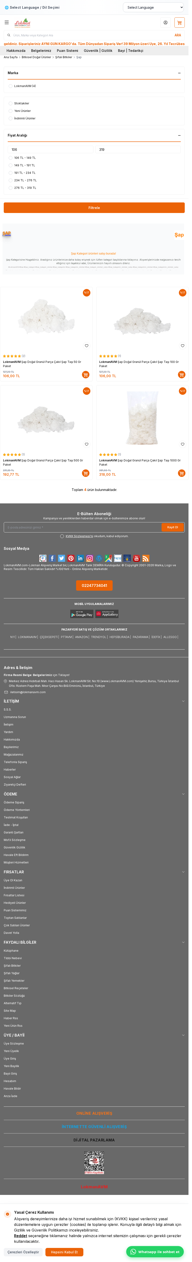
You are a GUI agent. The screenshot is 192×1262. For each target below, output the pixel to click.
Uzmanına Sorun (15, 717)
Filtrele (94, 208)
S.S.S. (7, 709)
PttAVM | (67, 637)
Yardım (8, 732)
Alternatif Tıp (13, 1003)
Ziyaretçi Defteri (15, 784)
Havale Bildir (12, 1088)
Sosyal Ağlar (12, 777)
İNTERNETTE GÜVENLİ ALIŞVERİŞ (94, 1126)
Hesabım (10, 1081)
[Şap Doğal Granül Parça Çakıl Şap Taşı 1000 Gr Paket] (142, 417)
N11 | (13, 637)
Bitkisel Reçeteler (16, 988)
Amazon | (82, 637)
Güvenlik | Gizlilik (98, 51)
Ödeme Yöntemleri (17, 810)
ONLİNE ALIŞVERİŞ (94, 1113)
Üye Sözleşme (14, 1043)
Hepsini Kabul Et (64, 1252)
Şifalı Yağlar (11, 973)
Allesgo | (170, 637)
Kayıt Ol (172, 527)
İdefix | (156, 637)
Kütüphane (11, 950)
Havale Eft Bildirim (16, 855)
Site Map (10, 1010)
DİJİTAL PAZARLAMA (94, 1140)
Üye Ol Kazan (13, 880)
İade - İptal (11, 825)
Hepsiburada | (120, 637)
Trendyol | (99, 637)
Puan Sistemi (67, 51)
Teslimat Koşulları (16, 817)
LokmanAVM (12, 362)
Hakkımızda (16, 51)
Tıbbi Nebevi (13, 958)
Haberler (10, 769)
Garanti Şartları (13, 832)
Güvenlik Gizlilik (14, 847)
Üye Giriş (10, 1058)
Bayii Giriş (10, 1073)
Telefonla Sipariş (15, 762)
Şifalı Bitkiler (63, 57)
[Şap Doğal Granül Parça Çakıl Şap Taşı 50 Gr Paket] (46, 319)
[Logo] (36, 22)
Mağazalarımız (13, 754)
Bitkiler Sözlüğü (14, 995)
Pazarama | (141, 637)
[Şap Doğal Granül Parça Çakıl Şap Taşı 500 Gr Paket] (46, 417)
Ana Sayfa (11, 57)
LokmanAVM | (28, 637)
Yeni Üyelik (11, 1051)
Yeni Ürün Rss (13, 1025)
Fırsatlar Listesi (14, 895)
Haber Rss (11, 1018)
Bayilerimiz (11, 747)
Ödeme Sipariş (14, 802)
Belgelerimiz (41, 51)
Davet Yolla (11, 933)
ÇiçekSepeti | (49, 637)
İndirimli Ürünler (14, 887)
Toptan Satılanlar (15, 918)
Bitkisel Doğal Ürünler (36, 57)
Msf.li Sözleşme (15, 840)
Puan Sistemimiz (15, 910)
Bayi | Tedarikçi (130, 51)
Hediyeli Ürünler (15, 903)
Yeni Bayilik (11, 1066)
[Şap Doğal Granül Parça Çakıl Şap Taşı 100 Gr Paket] (142, 319)
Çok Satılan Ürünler (17, 925)
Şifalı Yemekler (14, 980)
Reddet (20, 1235)
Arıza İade (10, 1096)
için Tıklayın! (37, 675)
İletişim (8, 724)
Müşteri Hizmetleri (16, 862)
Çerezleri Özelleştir (23, 1252)
